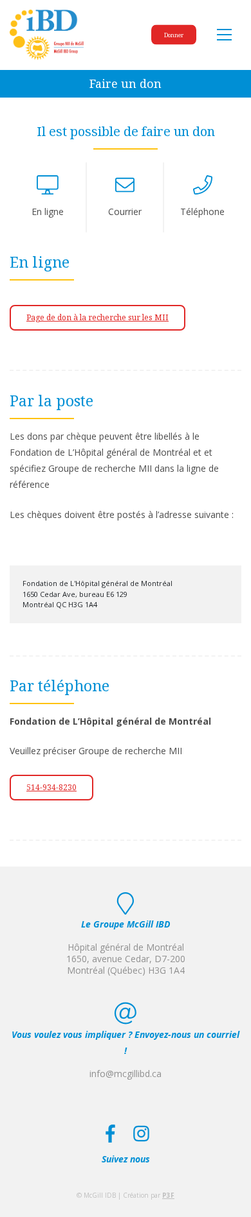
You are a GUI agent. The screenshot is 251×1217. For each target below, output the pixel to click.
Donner (173, 35)
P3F (168, 1195)
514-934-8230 (51, 787)
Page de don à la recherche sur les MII (97, 317)
